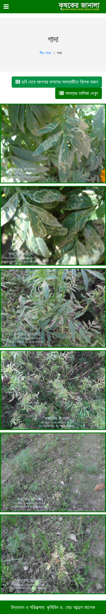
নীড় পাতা (45, 53)
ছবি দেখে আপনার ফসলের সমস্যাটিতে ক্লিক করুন (59, 82)
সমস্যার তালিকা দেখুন (81, 93)
